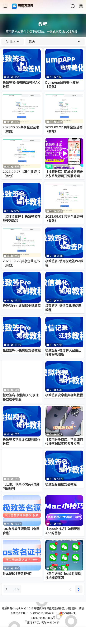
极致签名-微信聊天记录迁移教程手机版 (21, 397)
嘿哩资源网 (39, 608)
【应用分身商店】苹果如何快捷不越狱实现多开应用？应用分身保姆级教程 (64, 444)
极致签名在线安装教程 (61, 484)
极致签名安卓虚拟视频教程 (64, 395)
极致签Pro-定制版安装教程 (22, 306)
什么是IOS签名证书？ (18, 574)
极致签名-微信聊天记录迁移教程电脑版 (63, 352)
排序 (12, 41)
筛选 (32, 41)
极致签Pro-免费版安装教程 (22, 350)
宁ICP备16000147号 (42, 613)
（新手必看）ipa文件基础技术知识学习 (63, 576)
